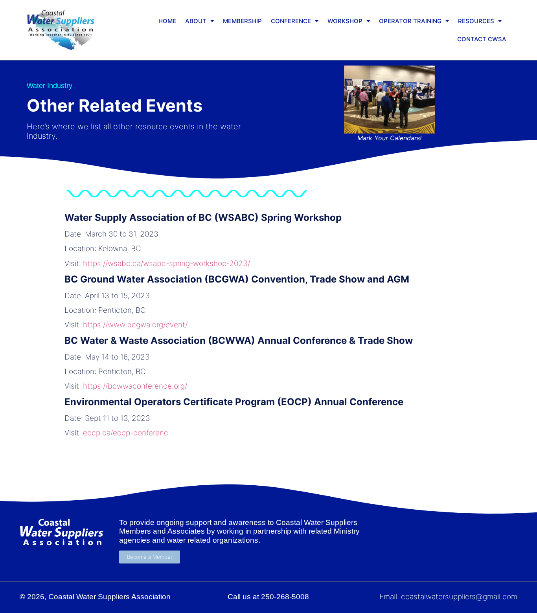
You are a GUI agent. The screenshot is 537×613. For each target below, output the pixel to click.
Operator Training (410, 21)
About (195, 21)
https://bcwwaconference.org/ (135, 386)
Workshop (344, 21)
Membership (242, 21)
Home (167, 21)
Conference (291, 21)
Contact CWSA (481, 39)
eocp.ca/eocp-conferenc (125, 432)
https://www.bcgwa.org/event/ (135, 324)
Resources (476, 21)
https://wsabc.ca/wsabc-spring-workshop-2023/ (166, 263)
